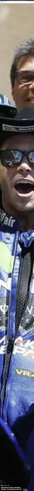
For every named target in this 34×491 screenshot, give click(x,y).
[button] (5, 486)
